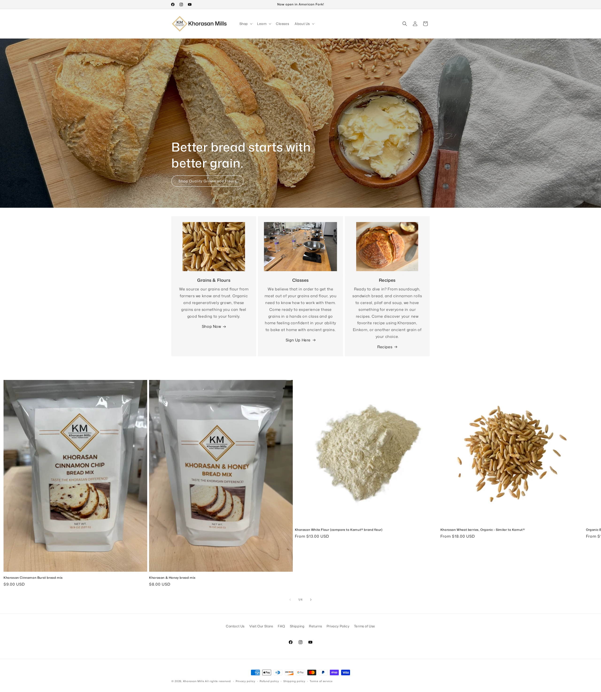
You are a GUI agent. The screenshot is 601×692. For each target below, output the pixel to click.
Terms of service (321, 681)
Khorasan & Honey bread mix (172, 578)
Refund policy (269, 681)
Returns (315, 626)
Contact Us (235, 626)
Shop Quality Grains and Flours (207, 181)
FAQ (281, 626)
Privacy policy (245, 681)
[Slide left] (290, 599)
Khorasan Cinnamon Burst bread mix (33, 578)
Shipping (297, 626)
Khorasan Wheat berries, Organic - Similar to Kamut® (482, 530)
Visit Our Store (261, 626)
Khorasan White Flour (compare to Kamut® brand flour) (339, 530)
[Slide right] (311, 599)
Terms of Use (364, 626)
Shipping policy (294, 681)
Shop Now (211, 326)
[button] (245, 24)
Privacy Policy (338, 626)
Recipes (384, 346)
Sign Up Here (298, 340)
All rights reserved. (218, 681)
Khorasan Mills (193, 681)
